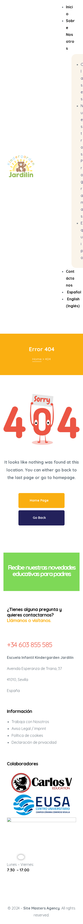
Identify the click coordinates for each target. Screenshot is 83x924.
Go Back (40, 518)
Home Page (40, 500)
